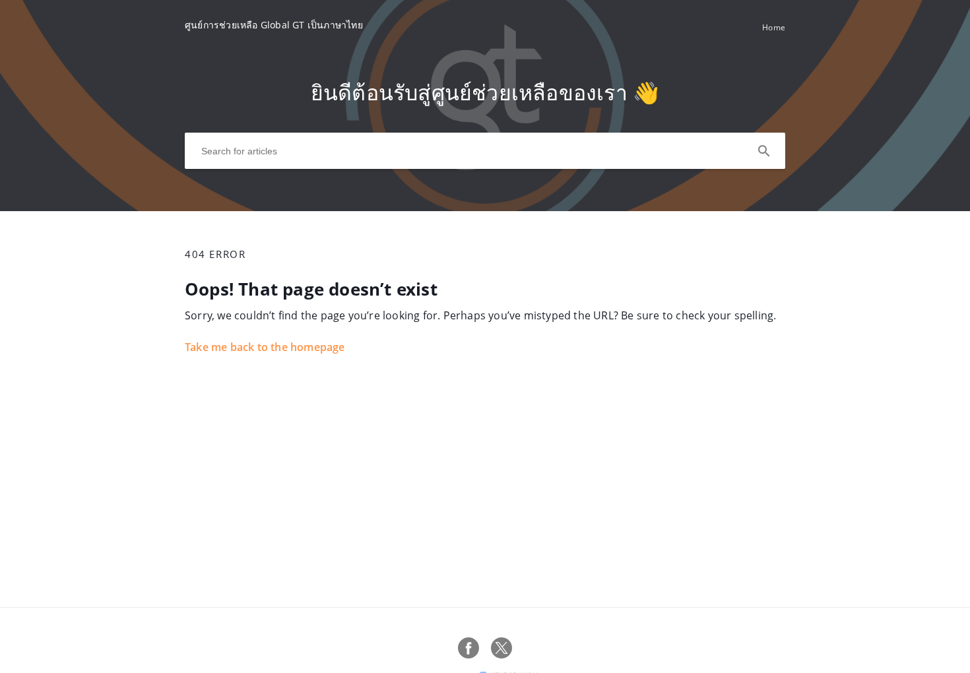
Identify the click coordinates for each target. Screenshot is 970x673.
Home (773, 27)
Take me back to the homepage (265, 347)
